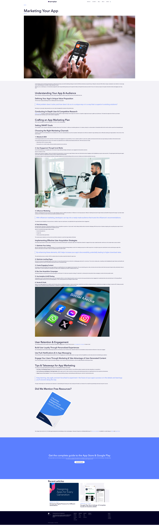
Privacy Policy (56, 522)
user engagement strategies (79, 344)
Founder (80, 515)
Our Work (75, 515)
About (79, 514)
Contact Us (89, 514)
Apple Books (117, 431)
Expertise (75, 514)
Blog (84, 514)
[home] (52, 1)
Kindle (112, 431)
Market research (38, 113)
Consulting (75, 517)
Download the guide (79, 462)
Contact (107, 1)
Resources (85, 517)
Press (84, 515)
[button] (89, 1)
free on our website (95, 431)
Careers (80, 517)
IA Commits (75, 519)
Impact (75, 518)
